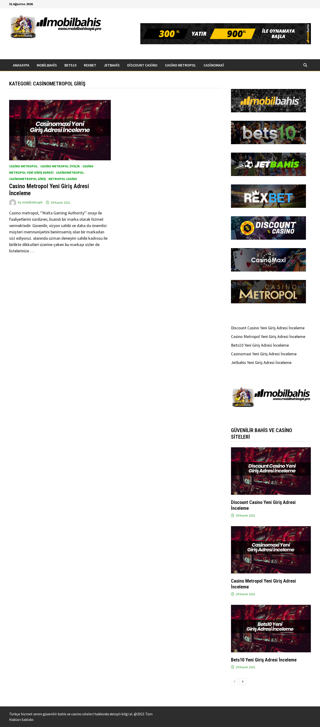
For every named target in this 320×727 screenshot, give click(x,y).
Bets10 (70, 65)
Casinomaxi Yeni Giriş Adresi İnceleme (264, 353)
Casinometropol (70, 172)
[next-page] (242, 681)
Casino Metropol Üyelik (60, 166)
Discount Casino (142, 65)
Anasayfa (21, 65)
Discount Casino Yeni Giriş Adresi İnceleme (268, 327)
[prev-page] (234, 681)
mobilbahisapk (32, 202)
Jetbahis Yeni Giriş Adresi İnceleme (261, 362)
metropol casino (62, 179)
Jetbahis (112, 65)
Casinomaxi (214, 65)
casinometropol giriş (27, 179)
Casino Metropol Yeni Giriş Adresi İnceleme (268, 336)
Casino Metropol (180, 65)
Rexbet (90, 65)
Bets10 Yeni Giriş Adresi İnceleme (260, 345)
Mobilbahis (47, 65)
